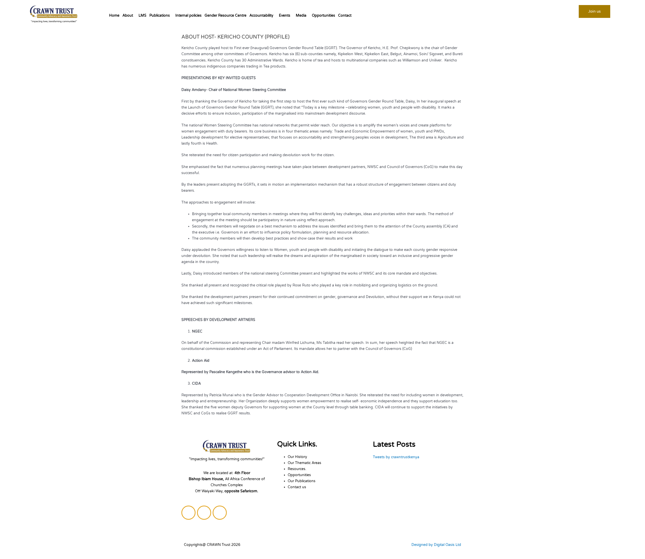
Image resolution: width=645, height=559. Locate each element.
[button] (129, 15)
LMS (142, 15)
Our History (297, 457)
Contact (344, 15)
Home (114, 15)
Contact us (297, 487)
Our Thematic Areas (304, 463)
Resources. (297, 469)
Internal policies (188, 15)
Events (284, 15)
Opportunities (323, 15)
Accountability (261, 15)
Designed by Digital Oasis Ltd (436, 545)
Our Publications (301, 481)
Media (301, 15)
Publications (159, 15)
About (127, 15)
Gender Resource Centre (225, 15)
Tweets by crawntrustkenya (396, 457)
